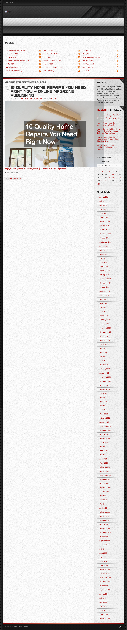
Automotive (11, 54)
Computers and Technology (17, 60)
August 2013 (104, 594)
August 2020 (104, 491)
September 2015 (105, 528)
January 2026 (104, 225)
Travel (86, 70)
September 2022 (105, 389)
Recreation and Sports (92, 57)
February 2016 (104, 512)
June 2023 (103, 352)
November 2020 (105, 479)
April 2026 (103, 213)
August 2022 (104, 393)
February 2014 (104, 569)
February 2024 (104, 320)
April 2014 (103, 561)
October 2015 (104, 524)
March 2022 (103, 414)
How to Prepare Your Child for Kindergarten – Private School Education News (108, 139)
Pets (86, 54)
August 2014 (104, 545)
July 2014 (102, 549)
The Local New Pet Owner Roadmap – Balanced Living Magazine (107, 147)
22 (120, 178)
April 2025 (103, 262)
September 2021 (105, 438)
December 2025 (105, 230)
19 (109, 178)
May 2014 (102, 557)
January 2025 (104, 275)
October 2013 (104, 586)
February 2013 (104, 618)
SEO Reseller (89, 64)
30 (99, 184)
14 (116, 174)
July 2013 (102, 598)
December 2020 (105, 475)
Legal (87, 50)
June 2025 (103, 254)
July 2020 (102, 496)
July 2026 (102, 201)
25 (106, 181)
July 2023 (102, 348)
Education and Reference (16, 67)
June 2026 (103, 205)
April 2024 (103, 311)
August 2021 (104, 442)
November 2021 (105, 430)
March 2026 (103, 217)
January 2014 (104, 573)
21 (116, 178)
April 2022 (103, 410)
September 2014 (105, 541)
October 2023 (104, 336)
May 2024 (102, 307)
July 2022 (102, 397)
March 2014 (103, 565)
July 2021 (102, 446)
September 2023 (105, 340)
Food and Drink (51, 54)
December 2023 (105, 328)
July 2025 (102, 250)
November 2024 (105, 283)
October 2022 (104, 385)
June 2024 (103, 303)
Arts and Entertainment (15, 50)
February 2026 (104, 221)
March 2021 (103, 463)
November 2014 (105, 532)
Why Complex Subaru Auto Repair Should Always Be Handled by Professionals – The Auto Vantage (109, 117)
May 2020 (102, 504)
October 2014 (104, 536)
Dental (9, 64)
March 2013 (103, 614)
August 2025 (104, 246)
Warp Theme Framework (22, 626)
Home (48, 64)
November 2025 (105, 234)
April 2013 (103, 610)
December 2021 (105, 426)
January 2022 (104, 422)
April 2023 (103, 361)
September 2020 (105, 487)
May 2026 (102, 209)
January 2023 (104, 373)
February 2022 (104, 418)
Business (10, 57)
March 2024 (103, 315)
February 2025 (104, 270)
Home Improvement (53, 67)
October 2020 (104, 483)
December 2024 (105, 279)
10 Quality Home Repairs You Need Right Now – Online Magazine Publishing (48, 91)
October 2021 (104, 434)
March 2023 (103, 365)
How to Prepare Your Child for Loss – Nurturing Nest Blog (108, 124)
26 (109, 181)
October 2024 (104, 287)
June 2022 (103, 401)
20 (113, 178)
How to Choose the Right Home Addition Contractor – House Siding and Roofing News (108, 131)
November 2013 (105, 582)
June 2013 (103, 602)
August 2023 (104, 344)
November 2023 (105, 332)
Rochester (88, 60)
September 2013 (105, 590)
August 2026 (104, 197)
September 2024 (105, 291)
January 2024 (104, 324)
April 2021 (103, 459)
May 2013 (102, 606)
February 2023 (104, 369)
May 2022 (102, 406)
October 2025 (104, 238)
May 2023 (102, 356)
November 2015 (105, 520)
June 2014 (103, 553)
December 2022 (105, 377)
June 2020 (103, 500)
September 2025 (105, 242)
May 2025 (102, 258)
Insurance (49, 70)
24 (102, 181)
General (48, 57)
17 (102, 178)
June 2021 (103, 451)
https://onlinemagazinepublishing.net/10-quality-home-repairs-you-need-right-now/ (35, 169)
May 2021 (102, 455)
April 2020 (103, 508)
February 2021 (104, 467)
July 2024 (102, 299)
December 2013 (105, 577)
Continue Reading (14, 178)
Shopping (88, 67)
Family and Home (13, 70)
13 (113, 174)
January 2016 (104, 516)
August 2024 (104, 295)
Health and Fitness (52, 60)
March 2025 (103, 266)
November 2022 (105, 381)
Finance (48, 50)
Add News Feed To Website (31, 98)
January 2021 (104, 471)
